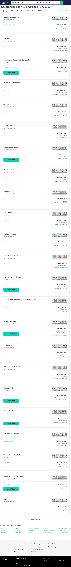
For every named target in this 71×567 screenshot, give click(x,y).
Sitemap (16, 551)
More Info (12, 25)
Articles (16, 547)
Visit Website (11, 72)
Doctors (31, 532)
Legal (17, 563)
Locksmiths (3, 532)
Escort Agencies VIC (9, 19)
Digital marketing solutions (38, 549)
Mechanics (17, 530)
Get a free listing (35, 547)
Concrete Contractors (49, 530)
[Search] (61, 2)
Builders (45, 528)
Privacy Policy (46, 558)
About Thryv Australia (21, 558)
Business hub (34, 551)
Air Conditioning (62, 530)
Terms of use (19, 560)
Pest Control (17, 532)
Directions (6, 25)
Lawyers (16, 528)
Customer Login (18, 549)
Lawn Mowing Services (64, 528)
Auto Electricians (33, 528)
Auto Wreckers (47, 532)
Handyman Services (63, 532)
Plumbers (2, 528)
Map (6, 11)
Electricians (3, 530)
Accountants (32, 530)
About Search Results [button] (64, 10)
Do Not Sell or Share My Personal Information (54, 560)
